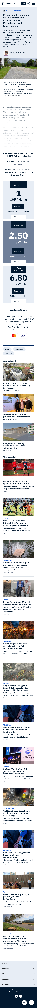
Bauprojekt (8, 353)
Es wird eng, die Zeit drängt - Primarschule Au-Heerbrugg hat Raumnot (16, 385)
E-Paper (5, 985)
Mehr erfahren (19, 217)
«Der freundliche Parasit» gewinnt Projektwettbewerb (16, 415)
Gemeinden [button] (10, 3)
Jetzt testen (18, 206)
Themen (5, 963)
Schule (7, 349)
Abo (23, 4)
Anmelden (18, 164)
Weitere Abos (18, 309)
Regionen (6, 968)
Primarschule (19, 349)
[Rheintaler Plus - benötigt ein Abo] (4, 11)
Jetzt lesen (18, 251)
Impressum (12, 992)
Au (4, 390)
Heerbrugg (8, 390)
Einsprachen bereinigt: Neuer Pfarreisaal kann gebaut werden (14, 445)
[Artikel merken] (24, 1003)
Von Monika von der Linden (17, 52)
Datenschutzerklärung (23, 992)
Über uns (5, 979)
